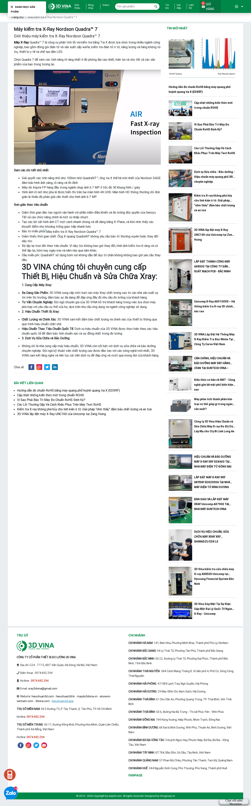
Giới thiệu (77, 6)
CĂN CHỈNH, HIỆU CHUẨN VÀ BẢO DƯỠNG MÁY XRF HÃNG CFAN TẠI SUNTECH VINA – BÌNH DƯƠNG (212, 364)
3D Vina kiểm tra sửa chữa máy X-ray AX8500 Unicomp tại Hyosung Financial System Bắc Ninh (214, 576)
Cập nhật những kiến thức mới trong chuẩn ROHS (50, 395)
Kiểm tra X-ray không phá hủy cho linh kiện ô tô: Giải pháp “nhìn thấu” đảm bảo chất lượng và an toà (84, 409)
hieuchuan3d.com (43, 696)
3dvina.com (42, 701)
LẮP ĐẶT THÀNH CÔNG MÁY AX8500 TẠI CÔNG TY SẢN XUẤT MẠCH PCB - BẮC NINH (212, 266)
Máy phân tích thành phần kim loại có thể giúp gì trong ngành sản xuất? (214, 404)
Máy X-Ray (21, 42)
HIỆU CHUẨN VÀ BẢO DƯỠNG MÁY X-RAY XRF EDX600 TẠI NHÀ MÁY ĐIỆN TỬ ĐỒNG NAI (212, 461)
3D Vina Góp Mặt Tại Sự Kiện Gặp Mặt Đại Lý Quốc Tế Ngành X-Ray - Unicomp (214, 609)
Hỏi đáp (179, 6)
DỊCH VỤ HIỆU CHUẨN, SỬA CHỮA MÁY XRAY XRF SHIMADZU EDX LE (211, 536)
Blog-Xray (91, 6)
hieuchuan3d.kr (65, 696)
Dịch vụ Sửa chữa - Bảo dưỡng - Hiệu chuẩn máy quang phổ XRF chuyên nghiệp (214, 176)
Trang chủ (17, 17)
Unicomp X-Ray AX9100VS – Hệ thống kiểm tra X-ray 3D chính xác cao (214, 306)
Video (105, 5)
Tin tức (167, 6)
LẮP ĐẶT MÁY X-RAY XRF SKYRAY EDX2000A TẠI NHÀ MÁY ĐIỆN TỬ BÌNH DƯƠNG (212, 482)
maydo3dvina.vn (87, 696)
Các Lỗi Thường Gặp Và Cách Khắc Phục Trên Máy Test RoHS (59, 404)
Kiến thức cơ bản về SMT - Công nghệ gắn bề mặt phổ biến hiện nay (214, 384)
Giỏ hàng (208, 6)
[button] (232, 6)
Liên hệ (191, 6)
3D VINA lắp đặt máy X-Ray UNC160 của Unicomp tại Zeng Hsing (61, 414)
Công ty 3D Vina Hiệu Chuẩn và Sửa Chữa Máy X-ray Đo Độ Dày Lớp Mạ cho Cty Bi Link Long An (214, 426)
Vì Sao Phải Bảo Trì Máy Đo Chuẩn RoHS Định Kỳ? (51, 400)
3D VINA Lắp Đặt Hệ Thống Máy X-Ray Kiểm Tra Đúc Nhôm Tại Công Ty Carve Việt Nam (214, 339)
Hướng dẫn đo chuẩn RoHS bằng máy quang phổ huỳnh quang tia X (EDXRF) (68, 390)
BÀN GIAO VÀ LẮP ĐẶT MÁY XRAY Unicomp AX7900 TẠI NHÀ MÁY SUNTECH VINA (211, 504)
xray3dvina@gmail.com (42, 688)
